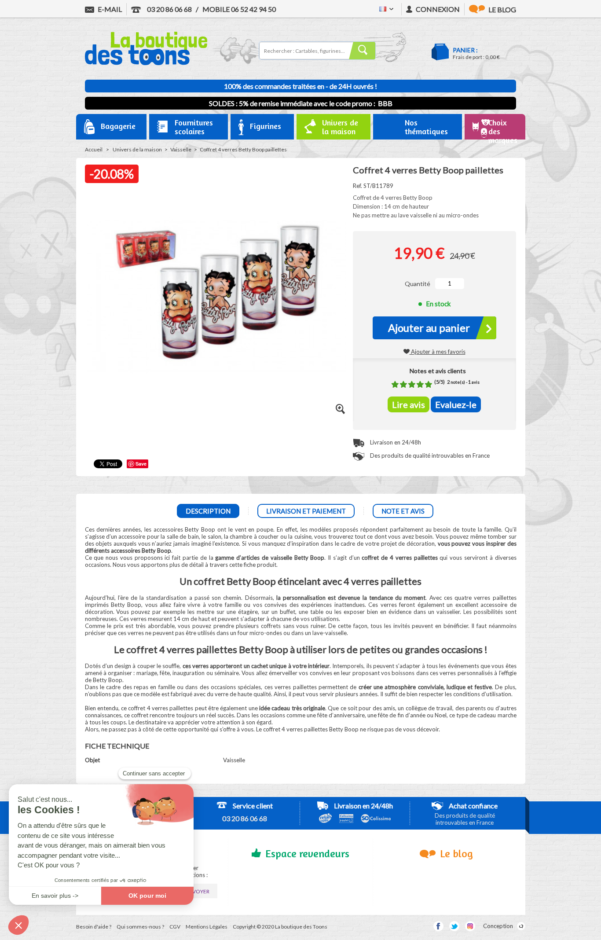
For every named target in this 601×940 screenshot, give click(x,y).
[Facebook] (438, 926)
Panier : (465, 50)
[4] (420, 384)
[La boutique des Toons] (146, 62)
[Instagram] (470, 926)
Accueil (94, 149)
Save (141, 463)
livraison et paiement (306, 511)
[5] (428, 384)
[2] (403, 384)
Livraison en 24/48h (395, 442)
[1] (395, 384)
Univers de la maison (137, 149)
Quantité (417, 283)
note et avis (403, 511)
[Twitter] (454, 926)
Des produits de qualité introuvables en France (429, 455)
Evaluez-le (455, 404)
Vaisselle (180, 149)
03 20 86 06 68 (169, 9)
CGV (174, 926)
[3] (411, 384)
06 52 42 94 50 (239, 9)
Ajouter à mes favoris (437, 351)
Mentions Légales (206, 926)
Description (208, 511)
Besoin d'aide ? (93, 926)
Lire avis (408, 404)
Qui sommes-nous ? (140, 926)
